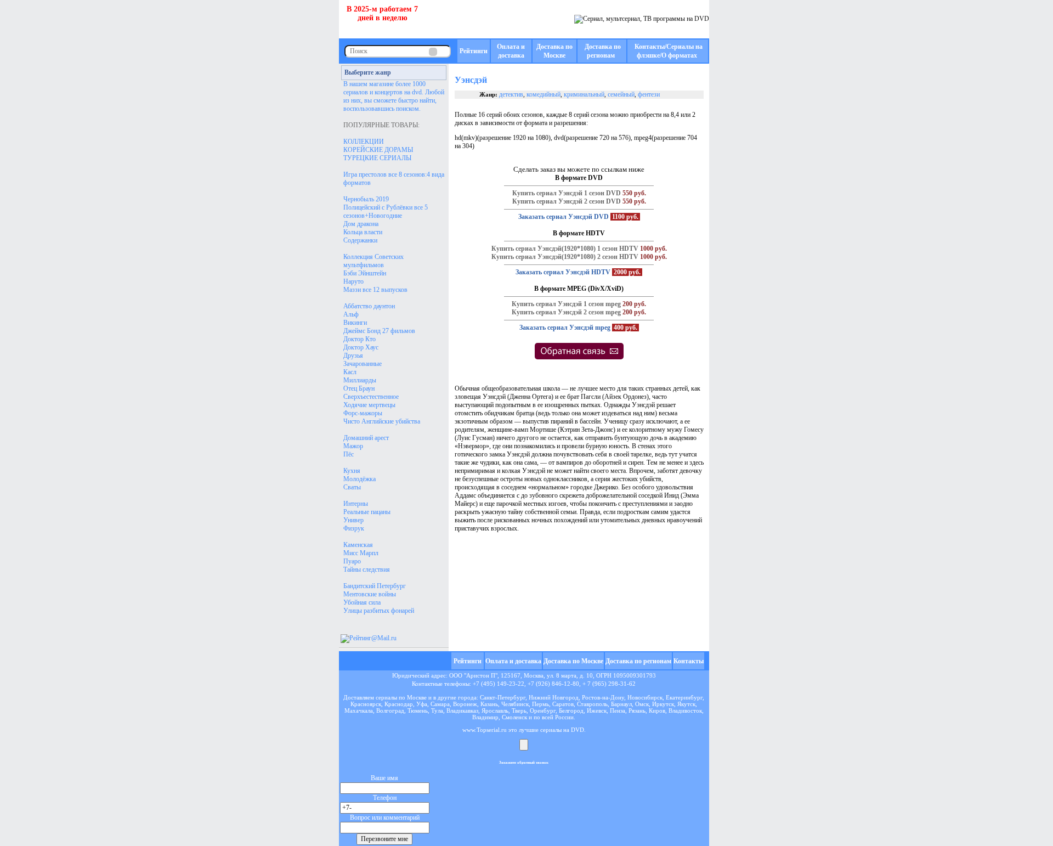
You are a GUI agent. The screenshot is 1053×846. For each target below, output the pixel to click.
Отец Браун (359, 388)
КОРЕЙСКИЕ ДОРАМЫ (378, 150)
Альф (351, 314)
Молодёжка (359, 479)
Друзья (353, 355)
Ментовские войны (369, 594)
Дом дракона (360, 224)
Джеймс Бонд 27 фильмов (379, 331)
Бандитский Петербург (374, 586)
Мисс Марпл (360, 553)
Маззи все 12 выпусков (375, 290)
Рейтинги (474, 51)
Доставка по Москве (573, 661)
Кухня (351, 471)
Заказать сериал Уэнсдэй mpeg (564, 327)
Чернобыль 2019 (366, 199)
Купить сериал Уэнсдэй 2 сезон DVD (566, 201)
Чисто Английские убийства (381, 421)
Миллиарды (359, 380)
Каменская (358, 545)
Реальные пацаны (366, 512)
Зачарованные (362, 364)
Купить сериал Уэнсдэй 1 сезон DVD (566, 193)
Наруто (353, 281)
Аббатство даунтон (369, 306)
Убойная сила (362, 602)
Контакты (688, 661)
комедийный (543, 94)
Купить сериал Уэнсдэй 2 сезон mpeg (566, 312)
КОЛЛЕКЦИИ (363, 141)
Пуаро (352, 561)
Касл (349, 372)
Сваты (352, 487)
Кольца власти (362, 232)
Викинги (355, 322)
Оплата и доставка (513, 661)
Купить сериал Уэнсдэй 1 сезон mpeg (566, 304)
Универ (353, 520)
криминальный (584, 94)
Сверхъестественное (371, 397)
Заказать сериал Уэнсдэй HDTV (563, 272)
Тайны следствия (366, 569)
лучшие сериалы (540, 729)
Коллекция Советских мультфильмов (373, 261)
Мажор (353, 446)
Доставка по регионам (638, 661)
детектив (511, 94)
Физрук (353, 528)
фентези (649, 94)
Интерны (355, 503)
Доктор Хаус (360, 347)
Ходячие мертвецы (369, 405)
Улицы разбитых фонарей (378, 610)
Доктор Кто (359, 339)
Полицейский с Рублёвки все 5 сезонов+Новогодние (385, 211)
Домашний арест (366, 438)
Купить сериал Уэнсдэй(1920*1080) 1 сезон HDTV (564, 248)
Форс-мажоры (362, 413)
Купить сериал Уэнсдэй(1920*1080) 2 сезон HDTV (564, 257)
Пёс (348, 454)
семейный (621, 94)
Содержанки (360, 240)
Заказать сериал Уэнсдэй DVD (563, 217)
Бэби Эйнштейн (364, 273)
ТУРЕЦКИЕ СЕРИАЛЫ (377, 158)
